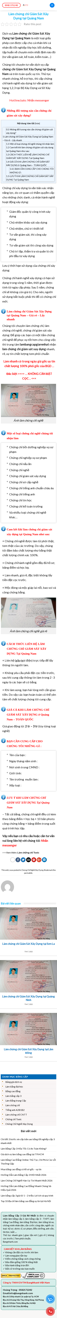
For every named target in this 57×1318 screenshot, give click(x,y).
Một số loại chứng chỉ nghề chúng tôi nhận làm (30, 144)
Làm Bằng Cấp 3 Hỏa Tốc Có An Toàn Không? (24, 1148)
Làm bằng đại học (14, 1086)
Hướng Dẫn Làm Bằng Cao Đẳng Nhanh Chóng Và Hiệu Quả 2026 (26, 1188)
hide (37, 123)
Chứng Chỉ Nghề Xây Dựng (32, 870)
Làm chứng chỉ (12, 1105)
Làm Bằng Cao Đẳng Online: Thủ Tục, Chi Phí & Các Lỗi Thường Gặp (28, 1161)
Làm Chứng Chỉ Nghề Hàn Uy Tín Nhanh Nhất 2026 (26, 1180)
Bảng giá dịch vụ (13, 1081)
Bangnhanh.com (10, 1242)
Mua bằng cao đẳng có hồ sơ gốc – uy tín (21, 1169)
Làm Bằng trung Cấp (15, 1100)
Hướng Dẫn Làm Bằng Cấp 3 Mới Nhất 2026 (23, 1174)
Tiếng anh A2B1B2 (15, 1109)
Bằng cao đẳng (12, 1091)
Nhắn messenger (38, 100)
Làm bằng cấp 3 (13, 1095)
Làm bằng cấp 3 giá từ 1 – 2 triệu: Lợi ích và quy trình (27, 1195)
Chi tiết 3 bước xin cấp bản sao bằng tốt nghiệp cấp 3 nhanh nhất (28, 1141)
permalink (28, 873)
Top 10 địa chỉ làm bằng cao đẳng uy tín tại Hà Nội (26, 1201)
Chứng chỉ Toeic (13, 1119)
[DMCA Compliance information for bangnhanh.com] (33, 1275)
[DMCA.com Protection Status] (11, 1275)
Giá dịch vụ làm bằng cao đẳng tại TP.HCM (22, 1154)
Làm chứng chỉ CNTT (16, 1114)
